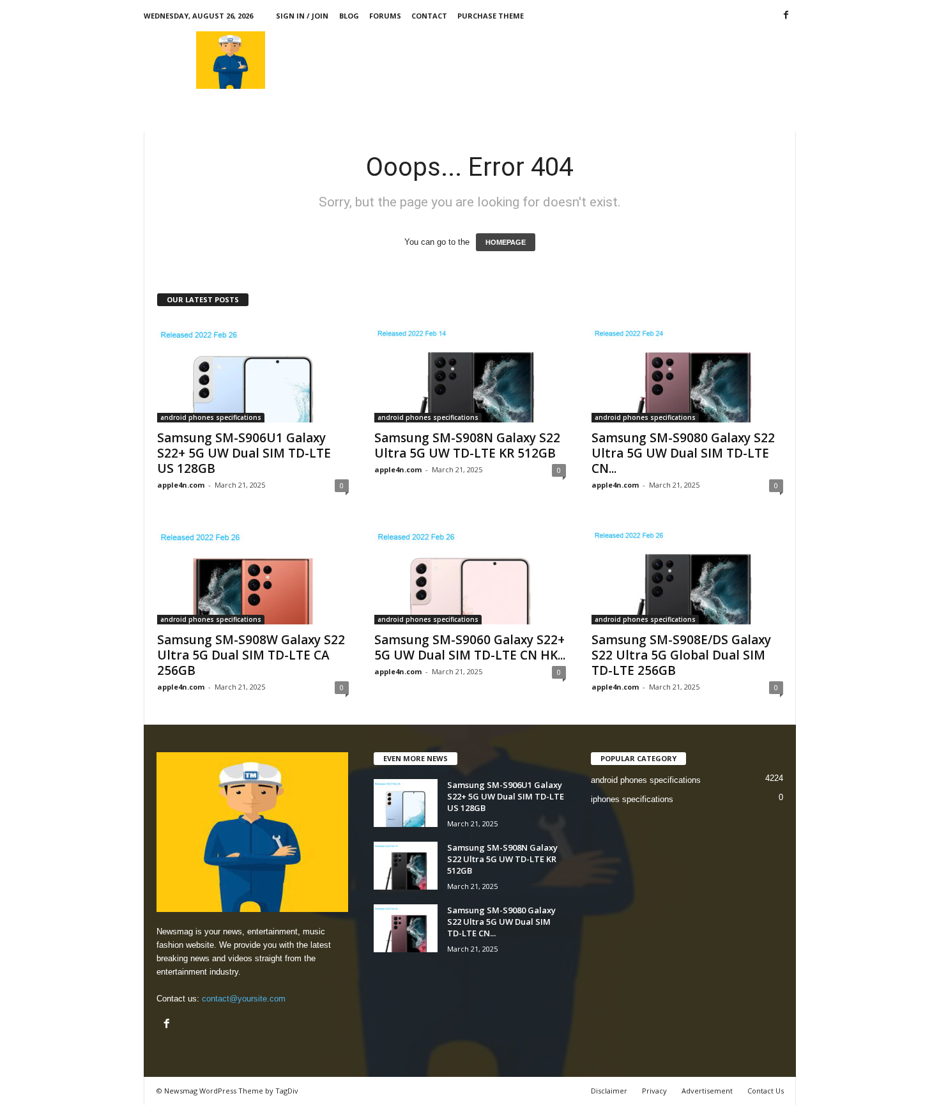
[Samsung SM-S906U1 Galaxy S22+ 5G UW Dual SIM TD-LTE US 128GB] (253, 371)
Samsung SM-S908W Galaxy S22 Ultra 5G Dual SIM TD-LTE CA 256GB (251, 655)
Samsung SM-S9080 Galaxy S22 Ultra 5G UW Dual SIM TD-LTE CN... (683, 453)
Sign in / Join (302, 15)
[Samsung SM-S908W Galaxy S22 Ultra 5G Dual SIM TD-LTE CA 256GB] (253, 573)
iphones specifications (632, 799)
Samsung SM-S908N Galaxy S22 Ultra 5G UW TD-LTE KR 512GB (467, 445)
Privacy (654, 1090)
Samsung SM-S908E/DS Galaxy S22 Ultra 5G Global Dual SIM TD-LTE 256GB (681, 655)
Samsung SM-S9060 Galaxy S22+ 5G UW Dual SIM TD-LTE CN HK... (469, 647)
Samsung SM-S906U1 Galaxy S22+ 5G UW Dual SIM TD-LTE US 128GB (244, 453)
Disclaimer (609, 1090)
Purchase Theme (490, 15)
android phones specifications (210, 417)
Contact (429, 15)
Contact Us (765, 1090)
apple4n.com (180, 485)
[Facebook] (786, 15)
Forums (385, 15)
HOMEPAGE (505, 242)
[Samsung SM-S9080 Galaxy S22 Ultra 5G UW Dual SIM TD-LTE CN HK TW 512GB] (687, 371)
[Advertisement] (563, 60)
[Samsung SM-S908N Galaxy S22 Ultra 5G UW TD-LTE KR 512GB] (470, 371)
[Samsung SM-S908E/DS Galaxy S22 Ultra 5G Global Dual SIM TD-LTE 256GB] (687, 573)
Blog (349, 15)
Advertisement (707, 1090)
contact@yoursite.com (244, 998)
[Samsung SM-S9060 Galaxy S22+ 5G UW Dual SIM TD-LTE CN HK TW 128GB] (470, 573)
